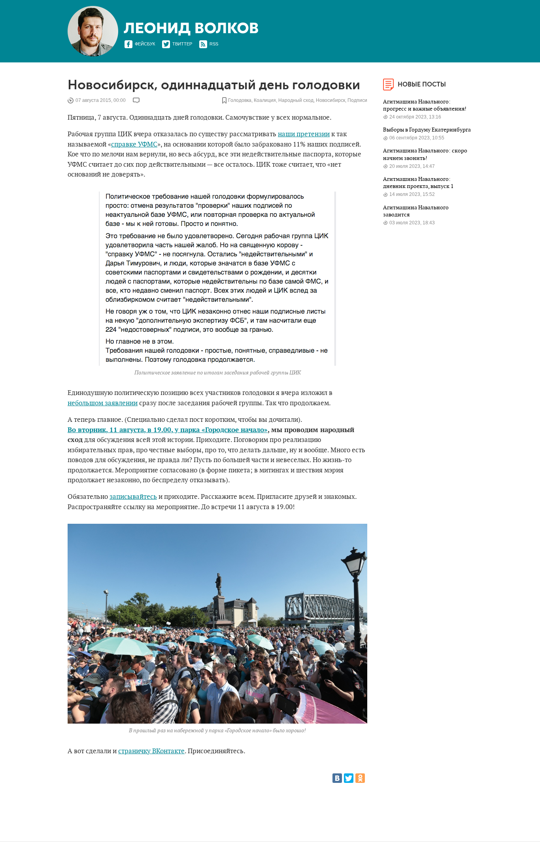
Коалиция (265, 100)
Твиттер (182, 43)
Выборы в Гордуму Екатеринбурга (427, 129)
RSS (214, 43)
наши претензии (304, 134)
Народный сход (295, 100)
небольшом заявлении (103, 403)
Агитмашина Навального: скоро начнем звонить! (425, 154)
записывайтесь (133, 497)
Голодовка (239, 100)
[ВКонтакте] (337, 778)
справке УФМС (134, 145)
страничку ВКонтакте (151, 751)
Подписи (357, 100)
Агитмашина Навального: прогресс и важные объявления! (425, 105)
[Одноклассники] (360, 778)
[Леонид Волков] (191, 29)
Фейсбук (145, 43)
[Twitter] (348, 778)
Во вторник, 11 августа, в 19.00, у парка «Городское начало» (168, 430)
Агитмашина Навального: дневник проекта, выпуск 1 (419, 183)
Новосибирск (330, 100)
